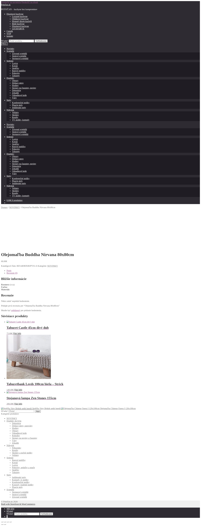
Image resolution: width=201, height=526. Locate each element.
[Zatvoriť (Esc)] (2, 521)
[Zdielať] (5, 521)
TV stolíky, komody (20, 120)
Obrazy (15, 80)
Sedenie (10, 61)
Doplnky (10, 78)
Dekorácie (16, 90)
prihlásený (15, 310)
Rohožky (16, 435)
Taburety (16, 75)
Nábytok (10, 110)
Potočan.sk (6, 5)
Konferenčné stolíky (21, 102)
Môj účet (10, 509)
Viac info (17, 333)
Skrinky (15, 115)
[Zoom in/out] (10, 521)
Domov (4, 207)
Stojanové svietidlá (20, 58)
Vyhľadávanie (41, 41)
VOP (9, 33)
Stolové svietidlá (19, 56)
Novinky (10, 48)
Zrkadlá (15, 93)
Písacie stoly (17, 105)
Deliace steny (18, 83)
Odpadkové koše (19, 95)
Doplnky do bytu (14, 421)
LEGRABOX (18, 29)
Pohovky (16, 73)
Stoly (9, 100)
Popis (9, 270)
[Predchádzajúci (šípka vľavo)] (2, 524)
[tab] (103, 270)
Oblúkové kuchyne (20, 19)
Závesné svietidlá (19, 53)
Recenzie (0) (12, 273)
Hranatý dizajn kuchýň (22, 21)
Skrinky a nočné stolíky (22, 453)
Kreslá (15, 66)
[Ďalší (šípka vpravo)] (5, 524)
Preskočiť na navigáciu (11, 2)
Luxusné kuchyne (19, 16)
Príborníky (16, 448)
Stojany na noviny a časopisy (24, 438)
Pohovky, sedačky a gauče (23, 467)
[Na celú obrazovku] (8, 521)
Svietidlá (10, 51)
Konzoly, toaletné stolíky (23, 485)
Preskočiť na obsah (29, 2)
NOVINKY (14, 207)
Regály (15, 117)
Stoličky (15, 68)
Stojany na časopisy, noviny (24, 88)
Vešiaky (15, 112)
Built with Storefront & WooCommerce (18, 504)
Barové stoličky (19, 71)
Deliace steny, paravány (22, 426)
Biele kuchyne (18, 24)
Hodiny (15, 85)
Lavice (15, 63)
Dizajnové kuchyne (15, 14)
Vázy (14, 98)
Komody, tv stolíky (20, 480)
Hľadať (10, 511)
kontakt (10, 36)
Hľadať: (4, 41)
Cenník (10, 31)
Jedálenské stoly (19, 107)
